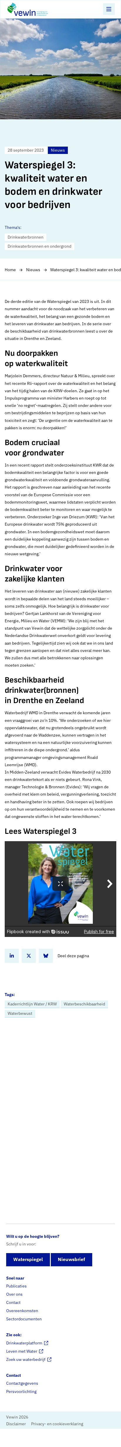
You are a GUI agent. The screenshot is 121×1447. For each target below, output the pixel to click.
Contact (13, 1302)
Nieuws (33, 269)
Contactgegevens (22, 1383)
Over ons (14, 1294)
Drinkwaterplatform (24, 1343)
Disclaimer (16, 1423)
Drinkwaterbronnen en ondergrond (39, 246)
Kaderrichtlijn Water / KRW (32, 1004)
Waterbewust (20, 1013)
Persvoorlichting (21, 1391)
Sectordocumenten (24, 1319)
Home (10, 269)
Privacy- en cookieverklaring (57, 1423)
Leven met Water (21, 1351)
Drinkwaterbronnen (25, 237)
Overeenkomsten (22, 1310)
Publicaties (16, 1286)
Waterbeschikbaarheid (84, 1004)
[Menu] (109, 9)
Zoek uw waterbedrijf (26, 1359)
